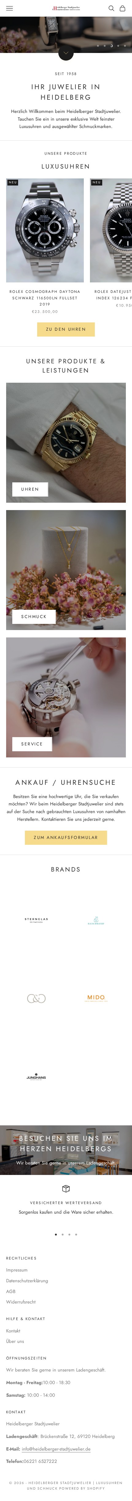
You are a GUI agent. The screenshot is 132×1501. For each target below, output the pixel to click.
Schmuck (34, 616)
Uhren (30, 489)
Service (32, 744)
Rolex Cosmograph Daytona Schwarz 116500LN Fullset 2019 (45, 298)
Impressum (17, 1270)
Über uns (15, 1341)
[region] (66, 26)
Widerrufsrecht (21, 1302)
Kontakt (13, 1330)
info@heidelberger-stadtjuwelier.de (56, 1449)
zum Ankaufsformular (66, 837)
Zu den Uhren (66, 329)
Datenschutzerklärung (27, 1280)
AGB (10, 1291)
